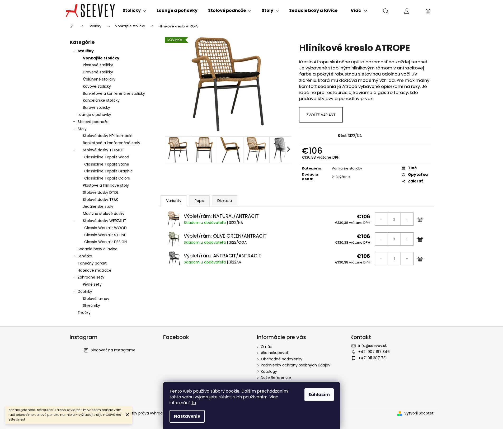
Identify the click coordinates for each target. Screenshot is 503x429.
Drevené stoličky (98, 72)
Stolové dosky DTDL (101, 192)
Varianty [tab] (173, 200)
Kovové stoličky (97, 86)
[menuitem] (134, 10)
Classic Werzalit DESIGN (105, 241)
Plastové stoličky (98, 65)
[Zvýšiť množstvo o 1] (407, 219)
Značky (84, 312)
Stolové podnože (93, 121)
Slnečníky (91, 305)
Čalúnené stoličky (99, 79)
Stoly (82, 128)
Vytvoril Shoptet (419, 413)
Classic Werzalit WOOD (105, 227)
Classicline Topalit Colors (107, 178)
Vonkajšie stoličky (101, 58)
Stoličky (86, 51)
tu (194, 403)
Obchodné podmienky (281, 359)
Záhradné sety (91, 277)
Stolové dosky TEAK (100, 199)
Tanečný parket (92, 263)
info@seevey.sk (372, 345)
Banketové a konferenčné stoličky (114, 93)
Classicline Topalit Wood (106, 157)
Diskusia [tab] (224, 200)
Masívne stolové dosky (103, 213)
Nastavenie (187, 416)
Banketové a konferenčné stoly (111, 142)
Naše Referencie (276, 377)
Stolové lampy (96, 298)
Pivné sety (92, 284)
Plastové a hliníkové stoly (106, 185)
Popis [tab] (199, 200)
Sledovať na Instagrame (113, 350)
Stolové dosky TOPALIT (103, 150)
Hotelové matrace (94, 270)
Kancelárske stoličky (101, 100)
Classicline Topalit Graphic (108, 171)
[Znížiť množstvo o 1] (381, 219)
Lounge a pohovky (94, 114)
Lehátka (85, 256)
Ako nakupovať (275, 352)
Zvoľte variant (321, 114)
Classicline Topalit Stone (106, 164)
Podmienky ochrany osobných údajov (295, 365)
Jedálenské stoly (98, 206)
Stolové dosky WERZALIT (104, 220)
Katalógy (269, 371)
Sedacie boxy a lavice (97, 249)
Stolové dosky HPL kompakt (108, 135)
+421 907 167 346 (374, 351)
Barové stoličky (96, 107)
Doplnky (85, 291)
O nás (266, 346)
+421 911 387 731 (372, 358)
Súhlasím (319, 395)
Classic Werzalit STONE (105, 235)
